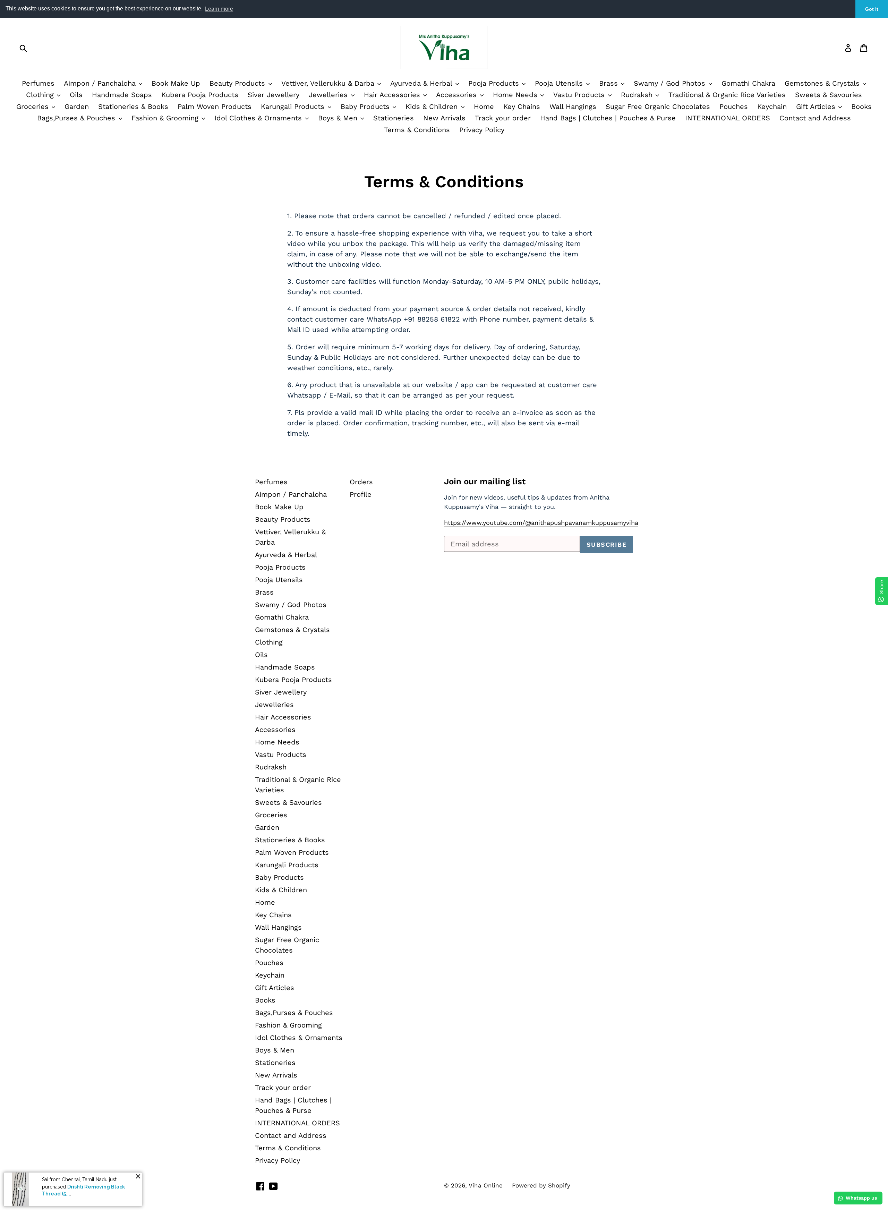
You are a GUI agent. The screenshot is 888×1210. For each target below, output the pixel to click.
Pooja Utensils (560, 83)
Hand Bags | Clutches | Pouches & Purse (608, 118)
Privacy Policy (481, 130)
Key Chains (521, 106)
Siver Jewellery (273, 95)
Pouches (733, 106)
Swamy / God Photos (671, 83)
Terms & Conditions (417, 130)
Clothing (41, 95)
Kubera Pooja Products (199, 95)
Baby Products (366, 106)
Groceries (33, 106)
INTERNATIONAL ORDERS (727, 118)
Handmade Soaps (122, 95)
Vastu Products (580, 95)
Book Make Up (176, 83)
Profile (361, 494)
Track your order (503, 118)
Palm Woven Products (214, 106)
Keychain (772, 106)
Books (861, 106)
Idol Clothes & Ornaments (259, 118)
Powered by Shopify (541, 1185)
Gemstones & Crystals (823, 83)
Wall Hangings (572, 106)
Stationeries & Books (133, 106)
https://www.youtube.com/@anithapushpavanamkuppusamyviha (541, 522)
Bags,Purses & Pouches (77, 118)
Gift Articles (817, 106)
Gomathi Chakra (748, 83)
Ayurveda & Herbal (422, 83)
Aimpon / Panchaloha (101, 83)
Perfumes (38, 83)
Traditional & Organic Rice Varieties (727, 95)
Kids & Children (432, 106)
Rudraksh (638, 95)
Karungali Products (294, 106)
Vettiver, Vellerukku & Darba (329, 83)
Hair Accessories (393, 95)
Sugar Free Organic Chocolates (658, 106)
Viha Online (486, 1185)
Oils (76, 95)
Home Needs (516, 95)
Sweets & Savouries (828, 95)
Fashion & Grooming (166, 118)
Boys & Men (339, 118)
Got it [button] (871, 9)
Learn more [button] (219, 9)
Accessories (457, 95)
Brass (609, 83)
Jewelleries (329, 95)
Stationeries (393, 118)
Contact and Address (815, 118)
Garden (77, 106)
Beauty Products (238, 83)
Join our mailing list (485, 481)
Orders (361, 482)
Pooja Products (494, 83)
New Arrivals (444, 118)
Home (484, 106)
